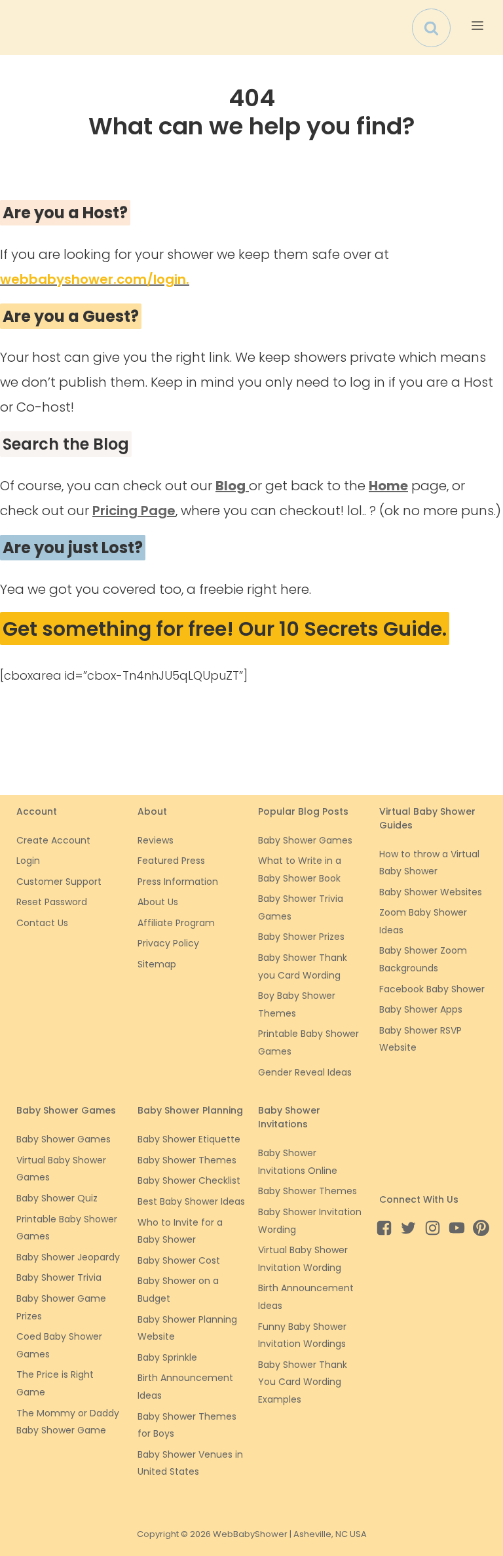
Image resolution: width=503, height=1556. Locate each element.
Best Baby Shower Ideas (191, 1201)
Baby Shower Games (305, 840)
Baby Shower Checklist (189, 1180)
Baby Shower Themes (187, 1160)
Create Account (53, 840)
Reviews (156, 840)
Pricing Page (134, 510)
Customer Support (59, 881)
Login (28, 860)
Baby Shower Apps (420, 1009)
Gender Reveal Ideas (305, 1072)
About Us (158, 901)
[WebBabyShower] (22, 27)
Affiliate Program (176, 922)
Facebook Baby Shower (432, 989)
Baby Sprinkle (167, 1357)
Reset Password (51, 901)
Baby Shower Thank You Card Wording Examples (302, 1382)
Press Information (178, 881)
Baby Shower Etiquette (189, 1139)
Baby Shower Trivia (59, 1277)
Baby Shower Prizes (301, 936)
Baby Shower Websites (430, 892)
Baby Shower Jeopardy (68, 1257)
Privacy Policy (168, 943)
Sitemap (157, 964)
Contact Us (42, 922)
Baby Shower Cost (179, 1260)
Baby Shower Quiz (57, 1198)
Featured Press (171, 860)
